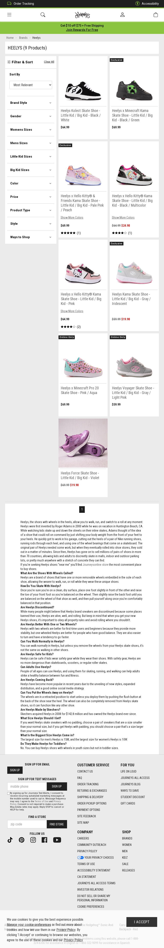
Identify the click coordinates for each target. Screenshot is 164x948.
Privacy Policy (87, 851)
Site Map (83, 822)
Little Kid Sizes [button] (21, 156)
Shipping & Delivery (90, 797)
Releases (128, 870)
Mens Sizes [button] (19, 143)
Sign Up (15, 770)
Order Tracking (24, 3)
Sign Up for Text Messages (37, 779)
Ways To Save (130, 790)
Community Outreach (91, 845)
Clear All (49, 61)
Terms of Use (86, 864)
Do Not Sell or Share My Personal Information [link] (93, 898)
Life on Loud (128, 771)
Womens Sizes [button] (21, 129)
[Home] (82, 15)
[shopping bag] (155, 15)
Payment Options (88, 810)
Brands (127, 838)
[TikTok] (11, 839)
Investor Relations (90, 889)
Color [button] (14, 183)
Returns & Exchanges (92, 790)
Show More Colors (72, 217)
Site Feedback (86, 816)
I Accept (141, 922)
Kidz (125, 857)
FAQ (79, 778)
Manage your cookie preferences (29, 925)
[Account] (122, 15)
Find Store (57, 824)
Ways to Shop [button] (20, 237)
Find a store (37, 817)
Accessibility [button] (150, 3)
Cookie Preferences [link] (90, 906)
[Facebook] (46, 839)
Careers (83, 838)
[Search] (43, 15)
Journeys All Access (135, 778)
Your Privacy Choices (99, 857)
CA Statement (86, 876)
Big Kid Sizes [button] (19, 170)
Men (124, 851)
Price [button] (14, 197)
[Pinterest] (23, 839)
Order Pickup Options (92, 803)
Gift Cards (128, 803)
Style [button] (14, 223)
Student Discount (133, 797)
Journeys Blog (131, 784)
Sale (125, 864)
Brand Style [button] (18, 102)
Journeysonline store (95, 564)
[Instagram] (34, 839)
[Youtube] (58, 839)
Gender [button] (15, 116)
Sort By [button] (14, 74)
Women (127, 845)
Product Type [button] (20, 210)
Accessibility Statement (93, 870)
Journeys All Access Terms (96, 883)
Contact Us (85, 771)
